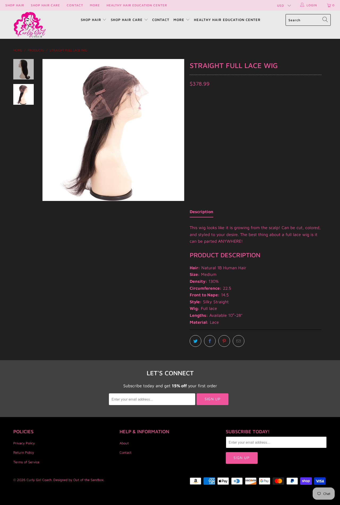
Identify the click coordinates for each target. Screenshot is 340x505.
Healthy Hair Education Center (137, 5)
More (95, 5)
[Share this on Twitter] (195, 341)
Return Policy (23, 452)
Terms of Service (26, 462)
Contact (75, 5)
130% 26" (269, 115)
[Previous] (50, 130)
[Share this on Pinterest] (224, 341)
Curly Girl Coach (39, 480)
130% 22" (245, 115)
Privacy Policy (24, 443)
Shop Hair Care (45, 5)
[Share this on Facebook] (210, 341)
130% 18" (200, 115)
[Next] (177, 130)
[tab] (201, 212)
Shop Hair (14, 5)
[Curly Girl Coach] (29, 25)
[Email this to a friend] (238, 341)
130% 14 (223, 115)
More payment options (287, 159)
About (124, 443)
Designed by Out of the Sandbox (78, 480)
